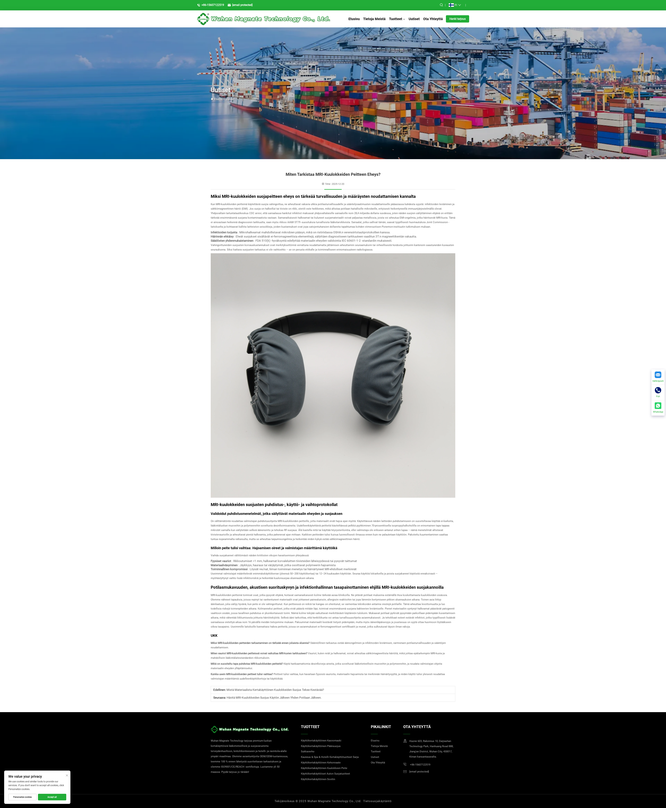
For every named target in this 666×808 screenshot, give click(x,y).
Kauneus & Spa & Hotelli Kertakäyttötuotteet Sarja (330, 757)
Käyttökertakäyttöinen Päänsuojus (321, 746)
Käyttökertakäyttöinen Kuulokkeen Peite (324, 768)
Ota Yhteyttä (433, 19)
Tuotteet (395, 19)
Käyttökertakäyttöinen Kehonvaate (321, 762)
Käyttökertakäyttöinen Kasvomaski (321, 740)
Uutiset (414, 19)
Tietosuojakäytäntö (377, 801)
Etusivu (354, 19)
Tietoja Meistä (374, 19)
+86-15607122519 (212, 5)
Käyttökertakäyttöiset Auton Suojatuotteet (325, 773)
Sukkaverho (307, 751)
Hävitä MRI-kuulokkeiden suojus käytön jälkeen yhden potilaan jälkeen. (273, 697)
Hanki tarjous (457, 18)
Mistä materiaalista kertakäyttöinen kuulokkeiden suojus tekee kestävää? (275, 690)
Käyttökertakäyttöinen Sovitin (318, 779)
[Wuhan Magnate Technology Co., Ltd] (263, 19)
